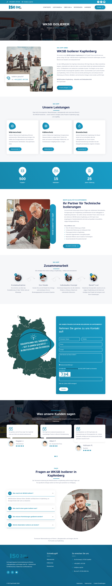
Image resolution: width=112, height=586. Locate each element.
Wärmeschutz (15, 132)
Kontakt (99, 7)
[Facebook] (8, 572)
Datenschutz (88, 583)
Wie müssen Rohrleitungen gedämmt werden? (28, 516)
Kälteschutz (47, 132)
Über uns (67, 7)
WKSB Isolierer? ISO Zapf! (53, 224)
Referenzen (78, 7)
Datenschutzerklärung (72, 368)
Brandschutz (81, 132)
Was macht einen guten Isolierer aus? (25, 508)
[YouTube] (16, 572)
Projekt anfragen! (64, 87)
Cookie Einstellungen (99, 583)
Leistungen (57, 7)
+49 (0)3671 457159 (14, 2)
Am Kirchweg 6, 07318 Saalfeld (82, 559)
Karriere (87, 7)
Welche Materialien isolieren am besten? (26, 525)
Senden (63, 389)
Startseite (47, 7)
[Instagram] (12, 572)
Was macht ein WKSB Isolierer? (23, 493)
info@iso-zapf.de (28, 2)
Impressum (80, 583)
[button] (55, 456)
